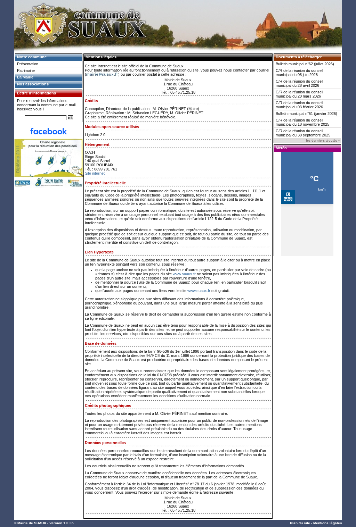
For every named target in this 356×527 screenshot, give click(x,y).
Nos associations (33, 84)
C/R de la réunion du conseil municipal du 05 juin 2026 (299, 72)
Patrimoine (26, 70)
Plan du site (300, 523)
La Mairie (25, 77)
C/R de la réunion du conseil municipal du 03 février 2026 (299, 105)
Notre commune (32, 57)
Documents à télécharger (299, 57)
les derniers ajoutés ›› (323, 140)
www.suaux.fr (184, 274)
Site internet (95, 173)
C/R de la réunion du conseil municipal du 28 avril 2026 (299, 83)
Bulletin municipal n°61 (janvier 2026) (306, 113)
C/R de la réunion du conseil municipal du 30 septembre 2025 (303, 133)
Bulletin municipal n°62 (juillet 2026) (305, 64)
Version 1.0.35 (61, 523)
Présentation (27, 64)
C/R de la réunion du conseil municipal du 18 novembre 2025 (302, 122)
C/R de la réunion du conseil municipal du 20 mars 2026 (299, 94)
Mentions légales (327, 523)
